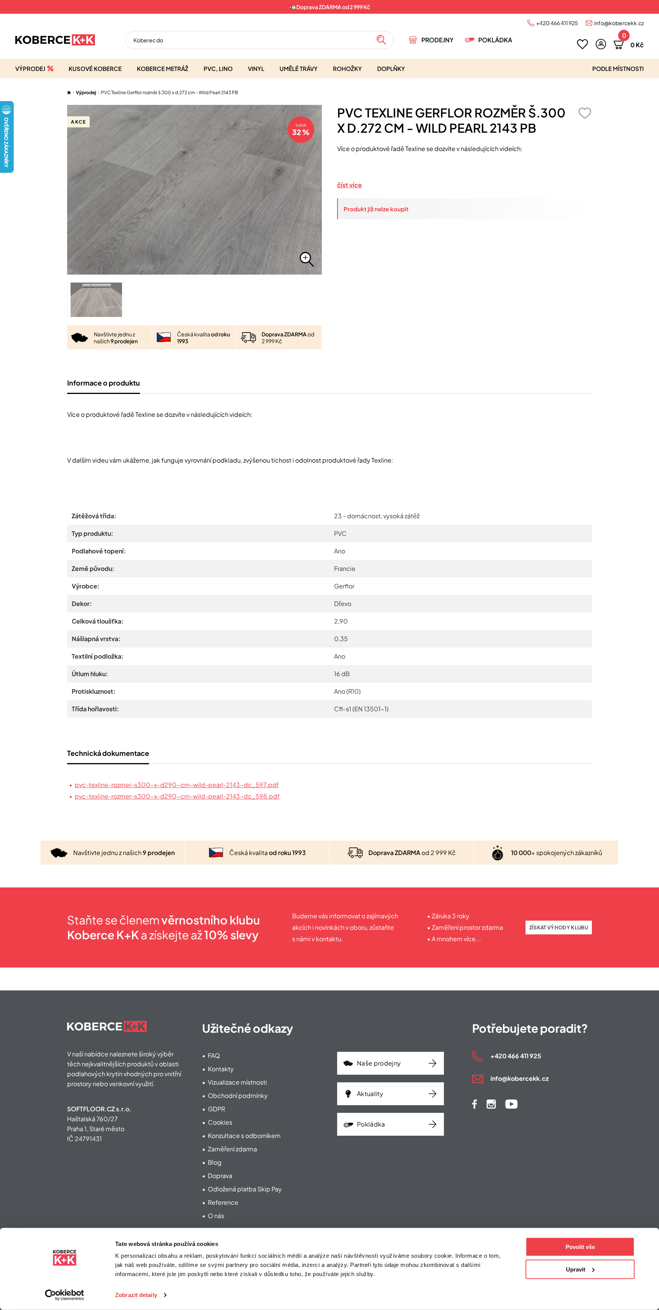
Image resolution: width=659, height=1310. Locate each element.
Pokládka (495, 40)
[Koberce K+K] (55, 39)
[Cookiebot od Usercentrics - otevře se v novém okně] (64, 1295)
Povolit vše (580, 1247)
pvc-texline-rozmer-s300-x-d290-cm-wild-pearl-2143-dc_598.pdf (177, 796)
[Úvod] (69, 92)
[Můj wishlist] (582, 44)
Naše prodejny (379, 1063)
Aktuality (370, 1094)
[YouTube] (511, 1104)
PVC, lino (218, 68)
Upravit (575, 1269)
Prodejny (437, 40)
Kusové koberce (95, 68)
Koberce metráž (162, 68)
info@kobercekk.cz (619, 22)
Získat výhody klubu (558, 927)
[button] (601, 44)
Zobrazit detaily (136, 1295)
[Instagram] (491, 1104)
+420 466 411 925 (557, 22)
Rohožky (347, 68)
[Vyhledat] (381, 40)
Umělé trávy (299, 68)
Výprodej (30, 68)
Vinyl (256, 68)
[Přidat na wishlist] (584, 113)
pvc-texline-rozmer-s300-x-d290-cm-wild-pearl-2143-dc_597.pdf (177, 785)
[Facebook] (474, 1104)
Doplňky (391, 68)
